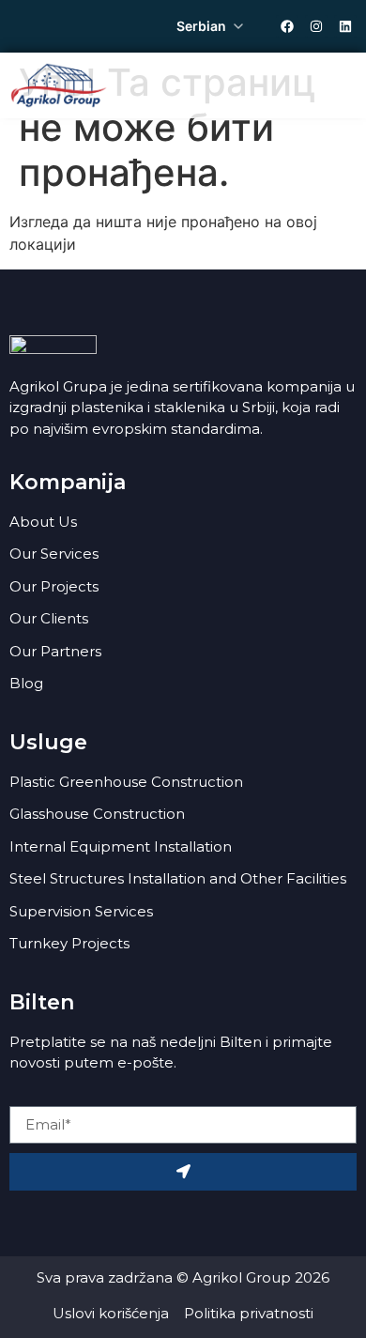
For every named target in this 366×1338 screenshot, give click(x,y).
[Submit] (183, 1172)
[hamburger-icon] (335, 85)
